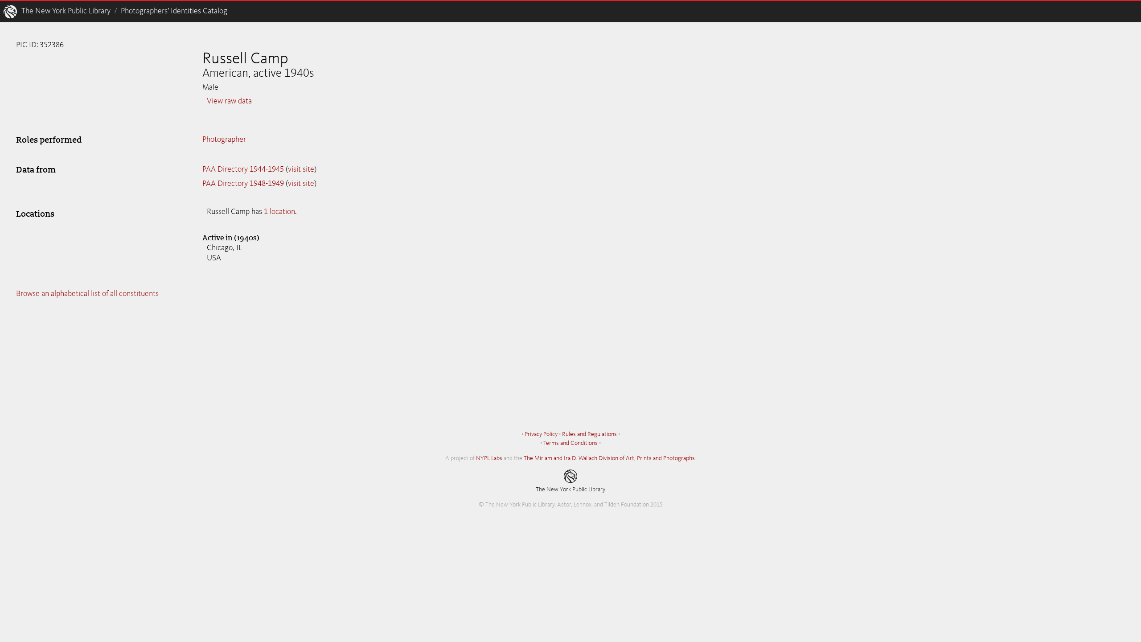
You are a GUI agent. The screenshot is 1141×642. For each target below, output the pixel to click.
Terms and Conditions (570, 443)
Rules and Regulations (589, 434)
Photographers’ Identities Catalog (174, 11)
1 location (279, 212)
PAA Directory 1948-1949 (243, 184)
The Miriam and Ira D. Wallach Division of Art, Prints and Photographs (609, 458)
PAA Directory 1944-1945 (243, 169)
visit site (301, 169)
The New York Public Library (66, 11)
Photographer (224, 140)
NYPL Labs (489, 458)
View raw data (229, 101)
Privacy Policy (541, 434)
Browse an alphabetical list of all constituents (87, 294)
